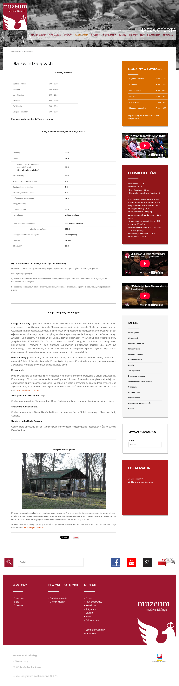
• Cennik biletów (56, 602)
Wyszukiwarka (134, 398)
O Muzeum (95, 35)
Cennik (131, 365)
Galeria (123, 35)
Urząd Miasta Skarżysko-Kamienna (159, 657)
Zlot (142, 35)
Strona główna (38, 35)
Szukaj (131, 440)
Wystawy (68, 35)
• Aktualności (90, 605)
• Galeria (88, 613)
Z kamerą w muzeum (136, 376)
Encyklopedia (109, 35)
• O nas (87, 598)
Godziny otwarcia (135, 360)
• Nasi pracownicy (93, 602)
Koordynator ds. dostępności (139, 403)
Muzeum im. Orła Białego (15, 16)
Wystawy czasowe (135, 354)
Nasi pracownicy (135, 392)
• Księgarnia (90, 609)
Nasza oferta (81, 35)
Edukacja (168, 35)
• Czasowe (18, 605)
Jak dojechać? (134, 371)
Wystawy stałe (134, 349)
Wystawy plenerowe (136, 343)
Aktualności (55, 35)
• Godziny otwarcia (57, 598)
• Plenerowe (19, 598)
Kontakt (133, 35)
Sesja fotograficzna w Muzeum (140, 382)
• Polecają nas (91, 620)
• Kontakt (88, 616)
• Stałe (16, 602)
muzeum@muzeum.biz (28, 390)
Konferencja (153, 35)
